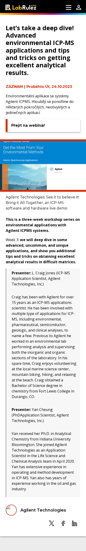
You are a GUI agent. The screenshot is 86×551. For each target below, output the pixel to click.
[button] (51, 523)
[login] (78, 7)
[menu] (68, 7)
